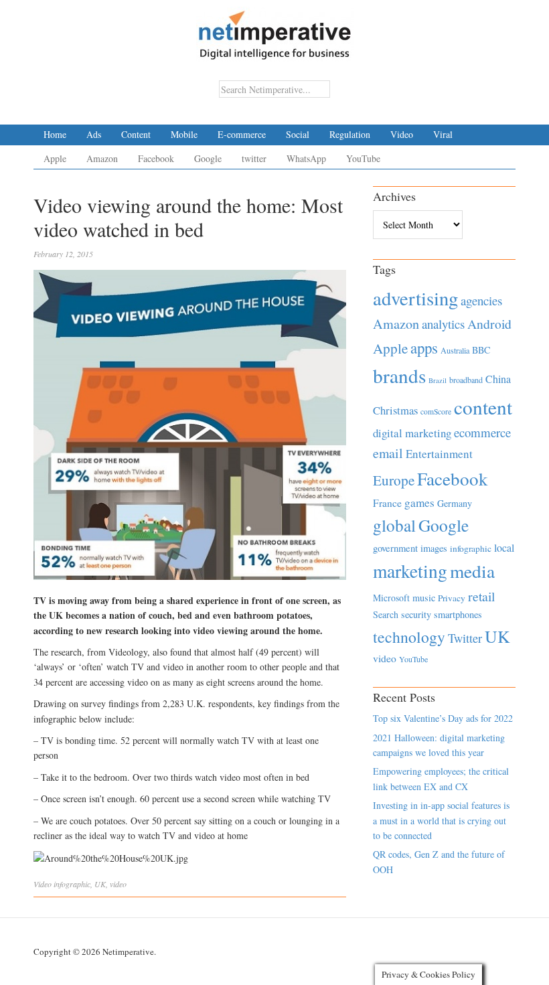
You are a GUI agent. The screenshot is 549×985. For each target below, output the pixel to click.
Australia (455, 350)
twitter (254, 158)
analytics (443, 323)
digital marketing (412, 433)
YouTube (363, 158)
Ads (93, 134)
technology (409, 637)
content (483, 407)
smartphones (458, 614)
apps (424, 347)
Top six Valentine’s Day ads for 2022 (443, 718)
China (498, 379)
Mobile (184, 134)
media (472, 570)
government (395, 548)
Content (136, 134)
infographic (72, 884)
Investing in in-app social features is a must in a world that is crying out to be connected (441, 820)
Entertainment (439, 453)
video (118, 884)
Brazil (437, 380)
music (423, 597)
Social (297, 134)
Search (385, 614)
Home (55, 134)
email (388, 453)
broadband (466, 379)
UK (100, 884)
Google (208, 158)
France (387, 503)
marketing (410, 570)
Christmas (395, 410)
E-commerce (242, 134)
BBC (481, 350)
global (394, 525)
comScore (435, 411)
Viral (443, 134)
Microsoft (391, 597)
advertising (415, 298)
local (504, 547)
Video (401, 134)
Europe (393, 480)
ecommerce (482, 432)
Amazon (102, 158)
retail (481, 596)
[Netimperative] (275, 30)
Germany (454, 503)
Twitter (465, 638)
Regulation (349, 134)
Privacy (451, 598)
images (433, 548)
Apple (55, 158)
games (419, 502)
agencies (481, 300)
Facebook (156, 158)
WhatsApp (306, 158)
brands (399, 375)
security (416, 614)
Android (489, 324)
